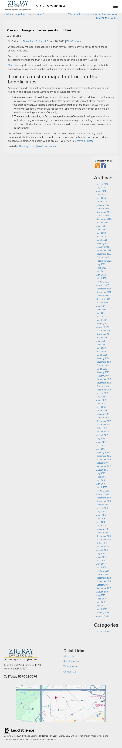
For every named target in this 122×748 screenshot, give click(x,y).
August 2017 (102, 435)
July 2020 (100, 341)
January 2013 (102, 616)
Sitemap (44, 735)
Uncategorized (27, 146)
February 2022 (102, 281)
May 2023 (101, 233)
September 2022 (104, 261)
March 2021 (101, 320)
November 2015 (103, 501)
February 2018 (102, 414)
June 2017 (101, 442)
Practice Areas (71, 661)
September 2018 (103, 389)
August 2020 (102, 337)
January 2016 (102, 494)
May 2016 (100, 480)
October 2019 (102, 365)
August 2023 (102, 222)
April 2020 (101, 351)
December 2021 (103, 288)
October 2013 (102, 584)
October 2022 (102, 257)
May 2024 (101, 194)
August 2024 (102, 184)
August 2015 (102, 508)
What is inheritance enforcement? (25, 14)
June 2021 (101, 309)
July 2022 (100, 264)
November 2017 (103, 424)
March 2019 (101, 369)
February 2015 (102, 529)
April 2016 (100, 483)
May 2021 (101, 313)
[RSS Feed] (97, 165)
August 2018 (102, 393)
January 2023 (102, 247)
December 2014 (103, 536)
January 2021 (102, 327)
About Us (68, 656)
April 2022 (101, 274)
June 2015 (101, 515)
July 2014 (100, 553)
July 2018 (100, 396)
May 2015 (100, 518)
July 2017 (100, 438)
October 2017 (102, 428)
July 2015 (100, 511)
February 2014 (102, 571)
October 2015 (102, 504)
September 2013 (103, 588)
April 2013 (100, 605)
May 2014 (100, 560)
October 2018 (102, 386)
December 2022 (103, 250)
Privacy (53, 735)
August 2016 (102, 470)
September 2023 (104, 219)
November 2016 (103, 459)
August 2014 (102, 550)
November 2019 (103, 362)
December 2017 (103, 421)
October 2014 (102, 543)
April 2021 (101, 316)
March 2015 (101, 525)
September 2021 (104, 299)
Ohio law (13, 65)
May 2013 (100, 602)
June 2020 (101, 344)
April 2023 (101, 236)
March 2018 (101, 410)
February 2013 (102, 612)
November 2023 (103, 212)
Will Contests (73, 41)
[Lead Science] (19, 730)
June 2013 (101, 598)
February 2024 (102, 205)
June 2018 (101, 400)
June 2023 (101, 229)
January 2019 (102, 375)
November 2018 (103, 382)
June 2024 (101, 191)
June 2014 (101, 557)
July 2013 (100, 595)
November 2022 (103, 254)
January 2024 (102, 208)
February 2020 (102, 358)
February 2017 (102, 452)
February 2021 (102, 323)
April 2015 (100, 522)
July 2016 (100, 473)
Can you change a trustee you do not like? (39, 30)
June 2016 (101, 476)
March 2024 (101, 201)
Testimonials (70, 666)
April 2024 (101, 198)
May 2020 (101, 348)
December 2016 (103, 456)
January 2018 (102, 417)
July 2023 (100, 226)
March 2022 (101, 278)
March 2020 (101, 355)
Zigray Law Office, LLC (35, 41)
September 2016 (103, 466)
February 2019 (102, 372)
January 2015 (102, 532)
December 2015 (103, 497)
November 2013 (103, 581)
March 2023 (101, 240)
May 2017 (100, 445)
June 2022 (101, 267)
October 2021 (102, 295)
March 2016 (101, 487)
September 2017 (103, 431)
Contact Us (69, 671)
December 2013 (103, 578)
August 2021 (102, 302)
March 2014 (101, 567)
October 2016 (102, 463)
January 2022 (102, 285)
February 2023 (102, 243)
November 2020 (103, 334)
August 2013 (102, 591)
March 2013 (101, 609)
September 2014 (103, 546)
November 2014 (103, 539)
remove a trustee (84, 140)
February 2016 (102, 490)
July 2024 (100, 187)
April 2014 (100, 564)
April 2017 (100, 449)
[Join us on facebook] (103, 165)
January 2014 (102, 574)
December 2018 (103, 379)
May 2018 (100, 403)
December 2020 (103, 330)
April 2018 (100, 407)
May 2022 (101, 271)
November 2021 (103, 292)
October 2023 (102, 215)
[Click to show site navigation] (115, 6)
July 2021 (100, 306)
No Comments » (46, 146)
